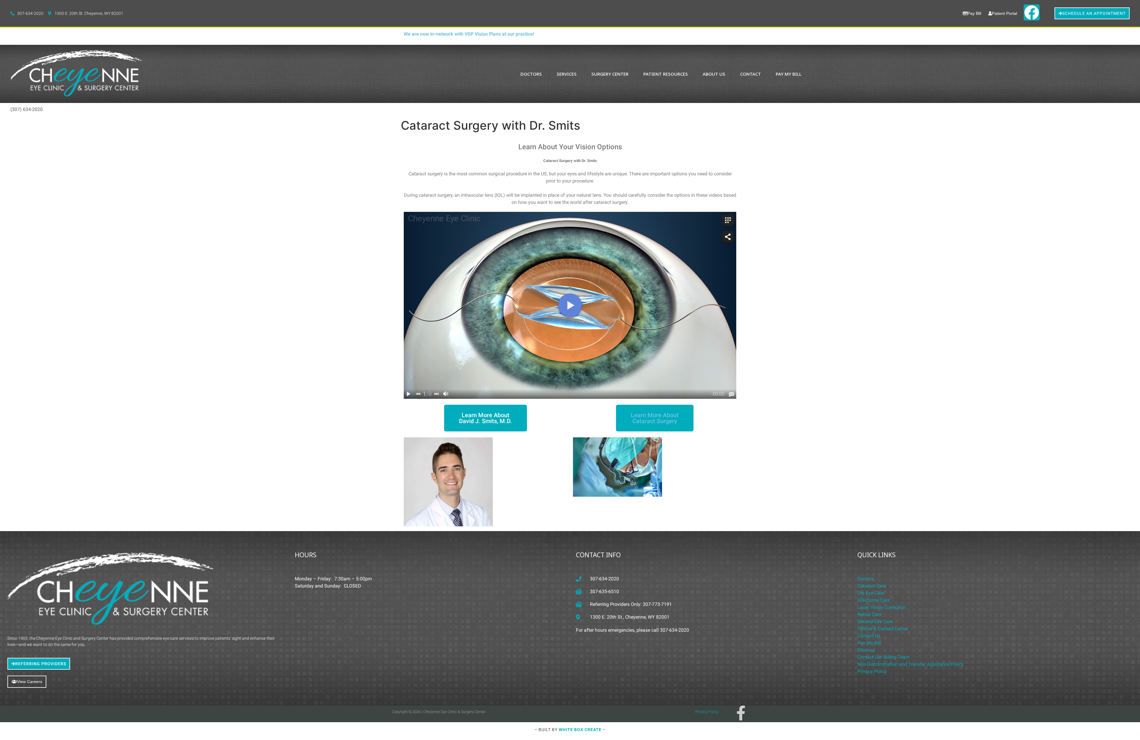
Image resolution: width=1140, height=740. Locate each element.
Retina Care (869, 614)
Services (567, 74)
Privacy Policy (872, 671)
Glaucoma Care (873, 600)
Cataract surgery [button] (426, 174)
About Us (714, 74)
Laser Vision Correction (881, 607)
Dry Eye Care (870, 593)
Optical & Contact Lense (882, 628)
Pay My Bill (789, 74)
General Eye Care (875, 621)
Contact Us (868, 636)
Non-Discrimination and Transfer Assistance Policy (910, 664)
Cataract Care (871, 586)
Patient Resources (665, 74)
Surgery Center (609, 74)
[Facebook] (1032, 12)
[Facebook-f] (740, 713)
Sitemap (866, 650)
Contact (750, 74)
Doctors (531, 74)
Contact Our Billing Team (883, 657)
